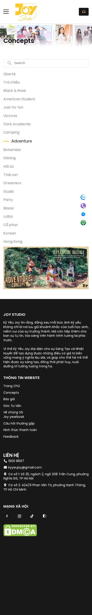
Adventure (21, 141)
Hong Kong (12, 242)
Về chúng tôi (13, 412)
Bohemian (12, 150)
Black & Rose (14, 91)
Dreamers (12, 183)
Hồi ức (8, 167)
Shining (9, 158)
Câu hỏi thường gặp (19, 423)
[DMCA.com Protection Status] (20, 535)
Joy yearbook (13, 417)
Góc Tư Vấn (12, 406)
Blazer (8, 208)
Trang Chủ (11, 386)
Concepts (11, 393)
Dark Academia (17, 124)
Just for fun (13, 107)
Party (8, 200)
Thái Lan (10, 175)
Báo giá (9, 399)
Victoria (10, 116)
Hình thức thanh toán (20, 430)
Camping (11, 132)
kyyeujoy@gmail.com (25, 467)
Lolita (8, 217)
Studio (8, 192)
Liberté (9, 74)
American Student (19, 99)
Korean (9, 233)
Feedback (11, 437)
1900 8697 (15, 461)
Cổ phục (10, 225)
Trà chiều (11, 82)
